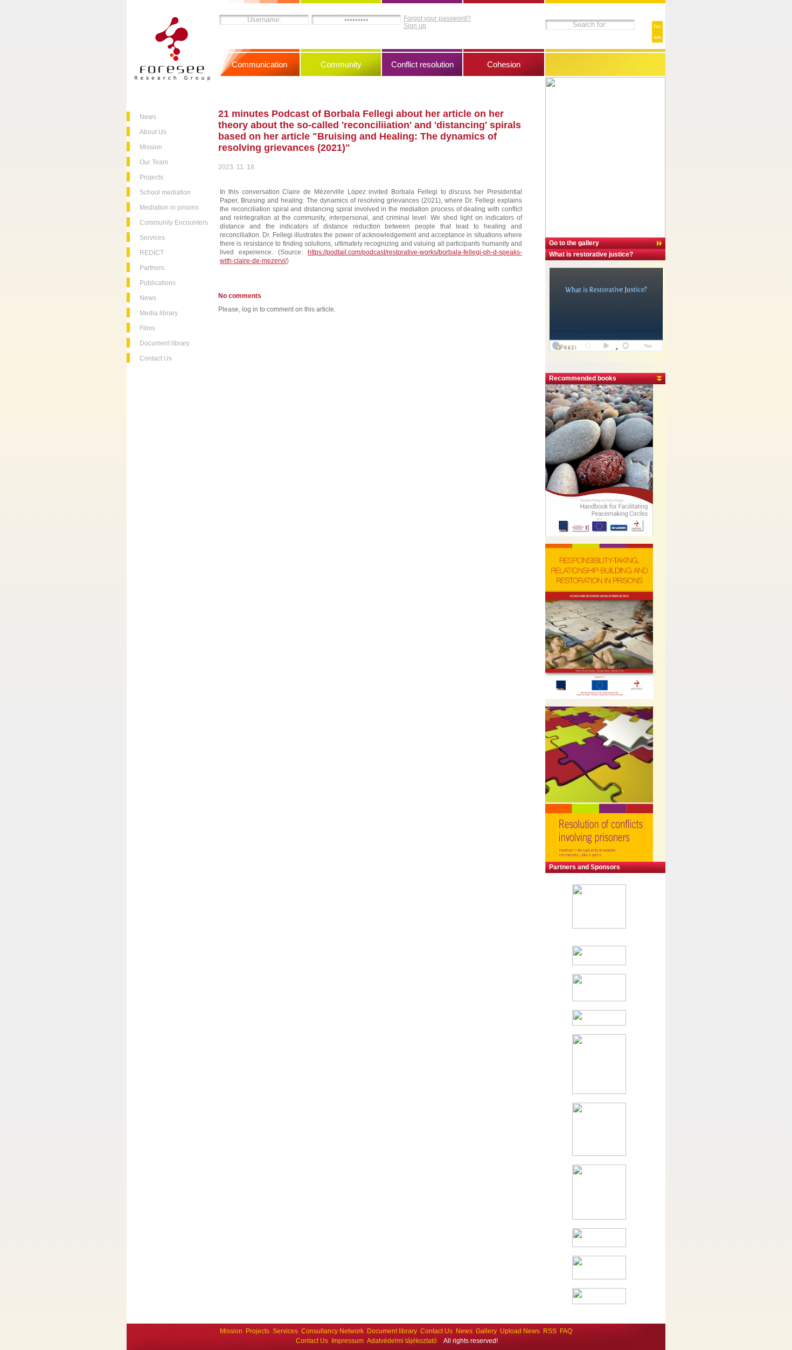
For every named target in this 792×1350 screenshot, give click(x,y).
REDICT (152, 253)
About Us (153, 132)
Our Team (154, 162)
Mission (151, 147)
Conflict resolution (422, 64)
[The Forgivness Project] (599, 1245)
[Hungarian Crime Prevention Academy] (599, 1154)
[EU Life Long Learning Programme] (599, 1277)
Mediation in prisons (169, 207)
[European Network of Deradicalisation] (599, 1302)
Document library (165, 343)
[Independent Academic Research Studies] (599, 1023)
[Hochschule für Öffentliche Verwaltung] (599, 999)
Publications (158, 283)
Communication (259, 64)
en (657, 37)
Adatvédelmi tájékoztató (402, 1341)
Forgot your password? (437, 18)
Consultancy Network (332, 1331)
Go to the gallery (574, 243)
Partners (152, 268)
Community (341, 64)
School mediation (165, 192)
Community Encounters (174, 222)
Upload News (520, 1331)
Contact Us (156, 358)
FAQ (566, 1331)
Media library (159, 313)
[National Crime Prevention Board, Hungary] (599, 1217)
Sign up (415, 26)
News (148, 117)
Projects (151, 177)
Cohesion (503, 64)
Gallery (486, 1331)
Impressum (347, 1341)
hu (657, 26)
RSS (550, 1331)
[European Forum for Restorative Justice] (599, 963)
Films (147, 328)
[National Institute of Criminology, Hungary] (599, 1092)
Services (152, 237)
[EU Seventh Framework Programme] (599, 926)
